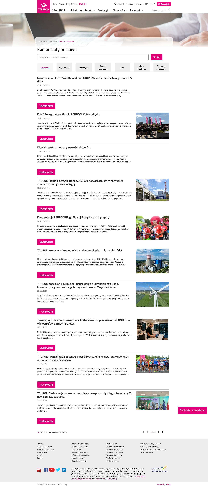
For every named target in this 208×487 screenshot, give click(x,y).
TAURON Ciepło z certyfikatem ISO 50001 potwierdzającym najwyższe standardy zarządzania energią (80, 182)
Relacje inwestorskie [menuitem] (45, 449)
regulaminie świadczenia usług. (106, 478)
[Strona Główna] (43, 6)
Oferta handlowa (141, 67)
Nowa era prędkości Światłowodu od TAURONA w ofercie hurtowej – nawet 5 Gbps (84, 79)
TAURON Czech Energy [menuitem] (149, 446)
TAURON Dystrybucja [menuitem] (114, 449)
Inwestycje (83, 67)
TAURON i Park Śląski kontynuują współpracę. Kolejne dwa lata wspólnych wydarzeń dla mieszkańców (82, 358)
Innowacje (136, 10)
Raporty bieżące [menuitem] (78, 458)
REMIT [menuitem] (39, 455)
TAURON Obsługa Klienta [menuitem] (150, 443)
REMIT (146, 4)
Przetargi (103, 10)
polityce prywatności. (84, 478)
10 (38, 432)
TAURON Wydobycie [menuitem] (114, 455)
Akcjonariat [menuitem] (76, 449)
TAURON (82, 4)
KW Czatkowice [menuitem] (146, 452)
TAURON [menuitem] (40, 443)
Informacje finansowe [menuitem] (80, 455)
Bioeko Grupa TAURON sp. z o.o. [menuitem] (153, 449)
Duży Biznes (71, 4)
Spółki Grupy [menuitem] (111, 443)
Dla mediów (119, 10)
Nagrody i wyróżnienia (161, 67)
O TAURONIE (59, 10)
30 (46, 432)
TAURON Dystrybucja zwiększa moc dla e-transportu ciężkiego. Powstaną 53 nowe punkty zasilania (84, 395)
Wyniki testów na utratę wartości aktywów (63, 147)
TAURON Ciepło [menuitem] (112, 461)
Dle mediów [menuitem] (42, 452)
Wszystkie (45, 67)
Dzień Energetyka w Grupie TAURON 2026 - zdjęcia (68, 114)
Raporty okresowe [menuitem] (79, 461)
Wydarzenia (64, 67)
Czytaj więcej (46, 105)
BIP (153, 4)
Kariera (138, 4)
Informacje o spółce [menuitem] (79, 446)
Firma (61, 4)
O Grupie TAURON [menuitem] (44, 446)
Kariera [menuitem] (40, 458)
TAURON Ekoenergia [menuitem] (114, 452)
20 (42, 432)
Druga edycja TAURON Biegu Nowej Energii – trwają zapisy (73, 217)
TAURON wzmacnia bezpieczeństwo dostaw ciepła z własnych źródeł (79, 250)
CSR (122, 67)
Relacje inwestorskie (81, 10)
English (130, 4)
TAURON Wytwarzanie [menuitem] (115, 446)
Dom (55, 4)
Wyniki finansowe (103, 67)
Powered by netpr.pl (164, 484)
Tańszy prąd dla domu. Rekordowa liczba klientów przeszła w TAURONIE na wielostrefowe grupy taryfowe (83, 322)
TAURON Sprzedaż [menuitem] (113, 458)
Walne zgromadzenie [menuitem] (80, 452)
